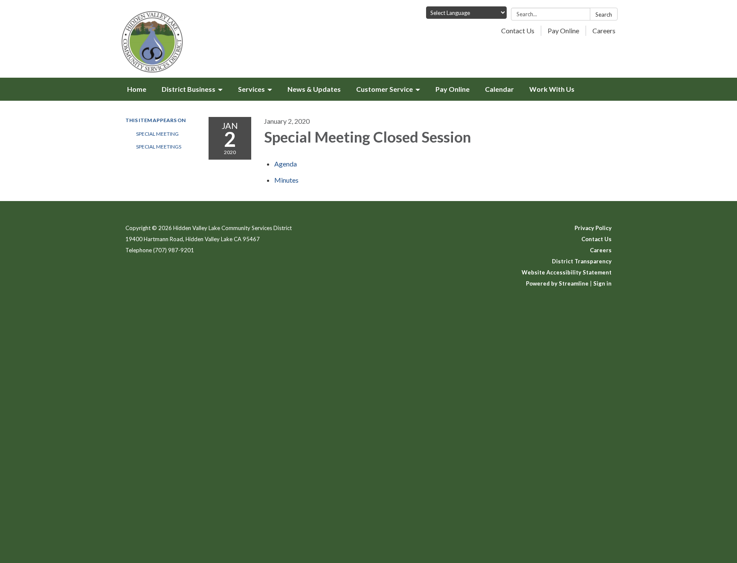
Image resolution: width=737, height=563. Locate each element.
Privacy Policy (593, 228)
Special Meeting (157, 134)
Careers (603, 30)
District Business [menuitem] (188, 89)
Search (603, 14)
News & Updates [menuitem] (314, 89)
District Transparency (582, 261)
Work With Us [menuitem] (552, 89)
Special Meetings (158, 146)
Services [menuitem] (251, 89)
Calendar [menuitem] (499, 89)
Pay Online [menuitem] (452, 89)
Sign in (602, 283)
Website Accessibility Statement (567, 272)
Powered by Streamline (557, 283)
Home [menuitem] (136, 89)
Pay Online (563, 30)
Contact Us (517, 30)
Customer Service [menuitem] (384, 89)
